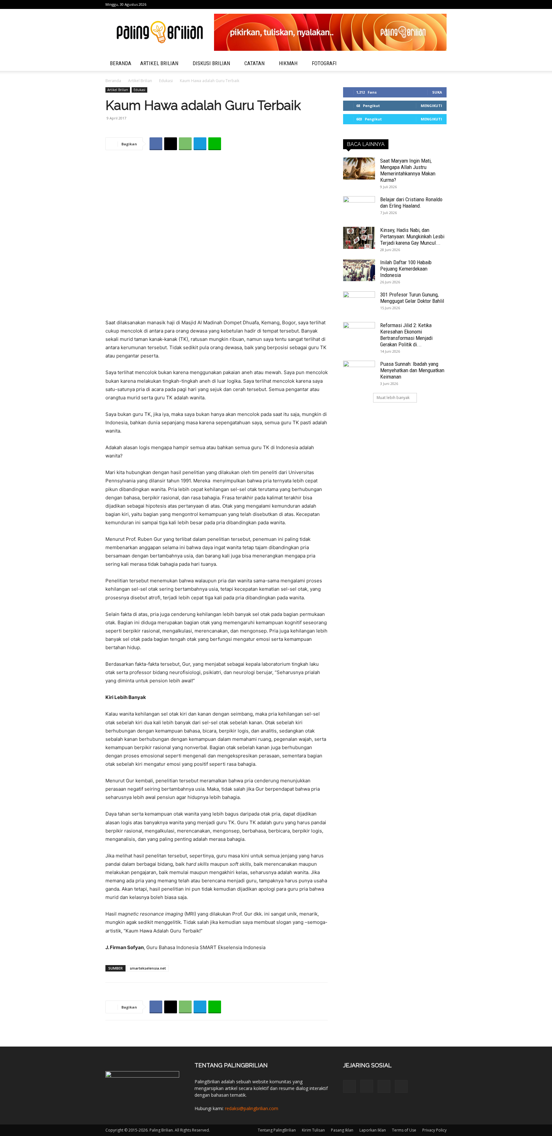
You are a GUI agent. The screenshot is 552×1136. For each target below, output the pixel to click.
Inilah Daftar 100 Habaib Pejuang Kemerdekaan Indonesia (406, 268)
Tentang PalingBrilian (277, 1130)
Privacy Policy (434, 1130)
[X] (442, 4)
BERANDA (120, 63)
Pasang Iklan (342, 1130)
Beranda (113, 80)
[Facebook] (410, 4)
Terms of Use (404, 1130)
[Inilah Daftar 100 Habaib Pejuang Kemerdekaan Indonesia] (359, 270)
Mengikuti (431, 105)
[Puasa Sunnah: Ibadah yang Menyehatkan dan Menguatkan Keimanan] (359, 372)
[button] (439, 64)
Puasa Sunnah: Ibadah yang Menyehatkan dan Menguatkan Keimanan (412, 370)
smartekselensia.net (148, 968)
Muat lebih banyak (393, 397)
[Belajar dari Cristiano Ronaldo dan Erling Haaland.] (359, 207)
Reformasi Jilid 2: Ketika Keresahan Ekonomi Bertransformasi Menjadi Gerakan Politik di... (406, 335)
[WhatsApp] (185, 143)
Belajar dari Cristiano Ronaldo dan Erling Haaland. (411, 202)
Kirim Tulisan (313, 1130)
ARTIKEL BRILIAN (159, 63)
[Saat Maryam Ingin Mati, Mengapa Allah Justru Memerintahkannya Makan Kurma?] (359, 168)
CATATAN (254, 63)
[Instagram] (420, 4)
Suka (437, 92)
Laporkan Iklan (372, 1130)
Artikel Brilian (140, 80)
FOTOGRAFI (324, 63)
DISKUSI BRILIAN (211, 63)
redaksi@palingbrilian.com (251, 1108)
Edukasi (166, 80)
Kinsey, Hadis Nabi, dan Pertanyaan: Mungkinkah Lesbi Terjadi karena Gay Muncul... (412, 236)
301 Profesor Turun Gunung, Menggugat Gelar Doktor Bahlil (412, 297)
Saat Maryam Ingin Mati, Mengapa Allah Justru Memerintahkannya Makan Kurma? (407, 170)
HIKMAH (288, 63)
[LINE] (214, 143)
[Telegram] (431, 4)
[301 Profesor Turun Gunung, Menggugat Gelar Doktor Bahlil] (359, 302)
